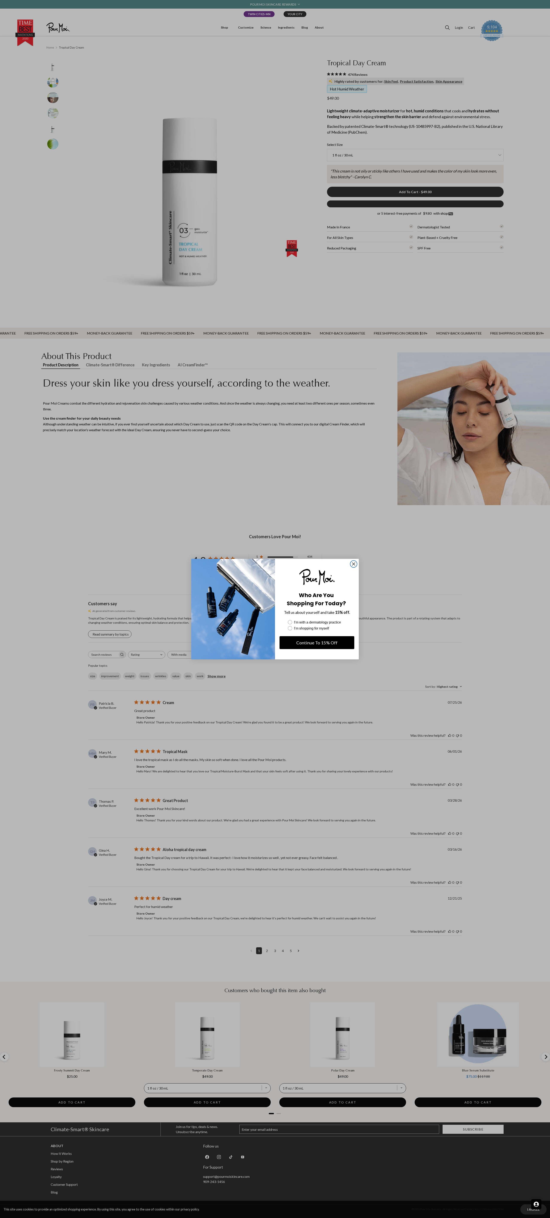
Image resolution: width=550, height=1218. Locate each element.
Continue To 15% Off (317, 642)
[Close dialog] (353, 564)
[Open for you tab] (536, 1204)
